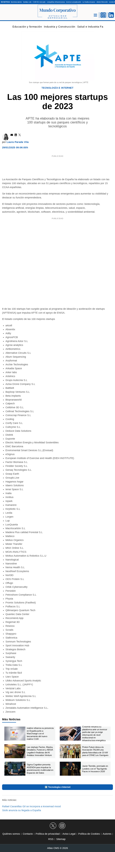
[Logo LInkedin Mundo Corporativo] (111, 14)
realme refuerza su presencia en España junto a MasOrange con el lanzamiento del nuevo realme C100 (40, 733)
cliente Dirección (102, 2)
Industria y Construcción (59, 26)
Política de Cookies (89, 833)
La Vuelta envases (88, 2)
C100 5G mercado (39, 2)
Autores (107, 833)
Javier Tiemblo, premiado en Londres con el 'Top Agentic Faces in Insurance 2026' (95, 769)
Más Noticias (11, 719)
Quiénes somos (11, 833)
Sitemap (60, 839)
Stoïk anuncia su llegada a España (21, 810)
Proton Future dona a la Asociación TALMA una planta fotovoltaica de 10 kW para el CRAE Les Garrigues (95, 751)
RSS (50, 839)
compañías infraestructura (56, 2)
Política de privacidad (48, 833)
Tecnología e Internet (57, 88)
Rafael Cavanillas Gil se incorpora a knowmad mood (31, 806)
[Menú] (95, 15)
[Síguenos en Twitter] (53, 825)
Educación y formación (27, 26)
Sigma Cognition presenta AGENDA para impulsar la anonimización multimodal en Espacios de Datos (40, 768)
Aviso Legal (68, 833)
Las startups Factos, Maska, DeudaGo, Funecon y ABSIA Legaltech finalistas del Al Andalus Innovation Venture (40, 751)
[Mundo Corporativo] (57, 12)
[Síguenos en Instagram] (62, 825)
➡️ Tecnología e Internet (57, 787)
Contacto (28, 833)
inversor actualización (73, 2)
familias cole (27, 2)
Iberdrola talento (16, 2)
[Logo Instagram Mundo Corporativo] (103, 14)
